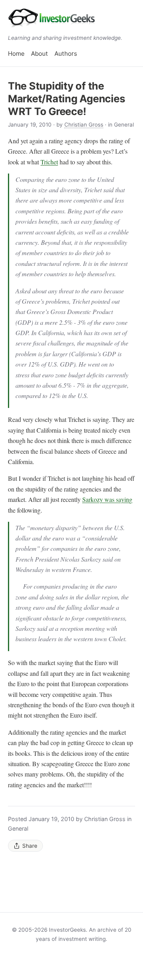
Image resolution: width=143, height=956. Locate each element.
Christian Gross (83, 124)
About (39, 53)
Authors (65, 53)
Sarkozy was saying (107, 499)
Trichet (49, 162)
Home (16, 53)
